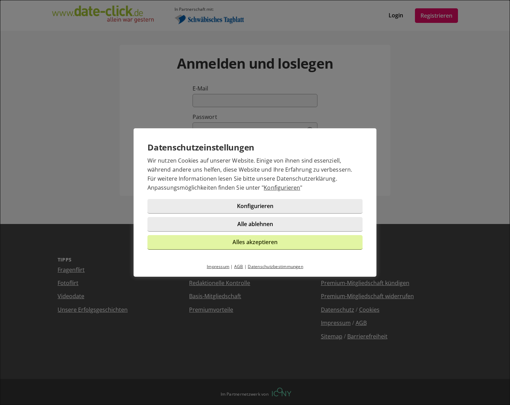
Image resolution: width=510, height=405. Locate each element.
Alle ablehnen (255, 224)
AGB (238, 266)
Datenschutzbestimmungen (275, 266)
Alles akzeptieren (255, 242)
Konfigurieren (282, 187)
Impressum (218, 266)
